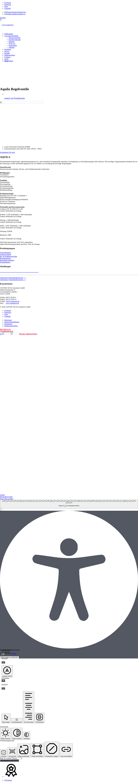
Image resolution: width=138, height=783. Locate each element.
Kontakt (2, 18)
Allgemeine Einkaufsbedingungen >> (13, 278)
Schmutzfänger (5, 262)
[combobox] (69, 504)
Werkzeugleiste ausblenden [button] (9, 657)
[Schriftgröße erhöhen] (3, 654)
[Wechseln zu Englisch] (8, 780)
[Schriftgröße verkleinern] (3, 662)
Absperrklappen (5, 252)
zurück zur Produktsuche (14, 98)
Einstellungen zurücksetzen (9, 760)
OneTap (13, 653)
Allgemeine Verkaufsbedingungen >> (13, 280)
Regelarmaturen (5, 258)
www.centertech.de (12, 303)
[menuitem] (71, 34)
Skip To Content (6, 758)
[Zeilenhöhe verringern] (3, 688)
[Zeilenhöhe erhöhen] (3, 680)
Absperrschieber (5, 254)
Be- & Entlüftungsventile (8, 256)
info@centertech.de (12, 301)
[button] (1, 509)
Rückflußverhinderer (7, 260)
